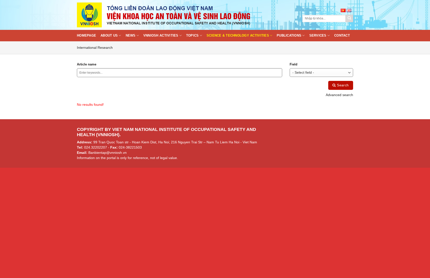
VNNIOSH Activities (160, 35)
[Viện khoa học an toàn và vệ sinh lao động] (164, 14)
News (131, 35)
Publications (289, 35)
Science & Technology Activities (238, 35)
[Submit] (349, 18)
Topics (192, 35)
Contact (342, 35)
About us (109, 35)
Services (317, 35)
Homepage (86, 35)
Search (342, 85)
